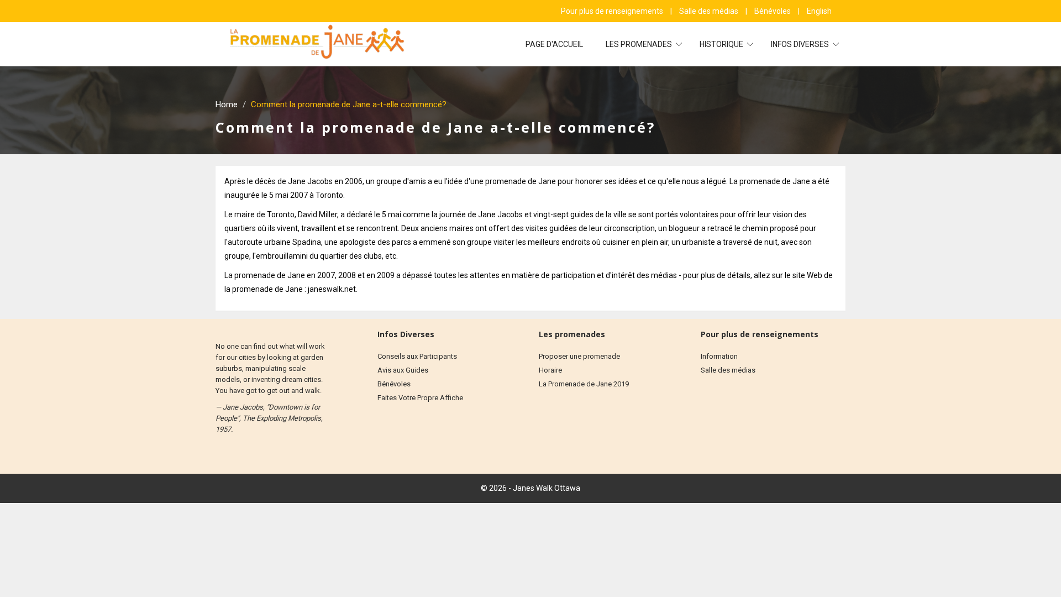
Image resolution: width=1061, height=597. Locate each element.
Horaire (550, 370)
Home (227, 104)
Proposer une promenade (579, 356)
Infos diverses (801, 44)
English (819, 11)
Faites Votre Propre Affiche (420, 398)
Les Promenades (640, 44)
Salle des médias (709, 11)
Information (719, 356)
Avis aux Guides (402, 370)
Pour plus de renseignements (613, 11)
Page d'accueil (554, 44)
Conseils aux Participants (417, 356)
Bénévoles (773, 11)
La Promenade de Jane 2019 (584, 384)
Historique (722, 44)
